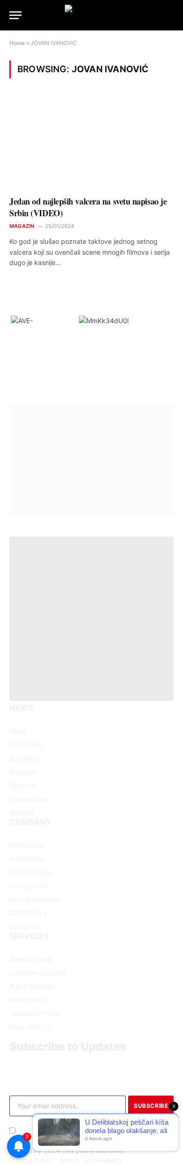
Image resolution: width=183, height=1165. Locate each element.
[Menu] (15, 15)
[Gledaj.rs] (91, 15)
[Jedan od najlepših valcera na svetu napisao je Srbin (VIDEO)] (91, 143)
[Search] (173, 15)
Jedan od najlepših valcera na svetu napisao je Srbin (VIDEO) (88, 207)
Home (17, 42)
